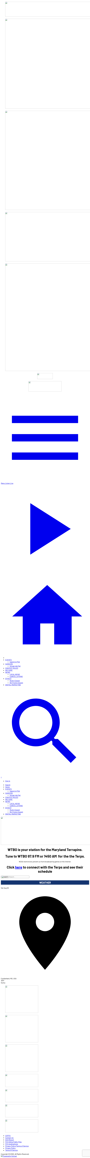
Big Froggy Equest (16, 683)
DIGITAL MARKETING (13, 685)
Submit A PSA (15, 662)
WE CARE (9, 670)
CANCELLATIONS (16, 676)
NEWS (7, 672)
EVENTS (8, 660)
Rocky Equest (15, 681)
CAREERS (9, 664)
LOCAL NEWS (15, 674)
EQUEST (8, 678)
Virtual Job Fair (15, 666)
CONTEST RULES (11, 668)
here (18, 867)
